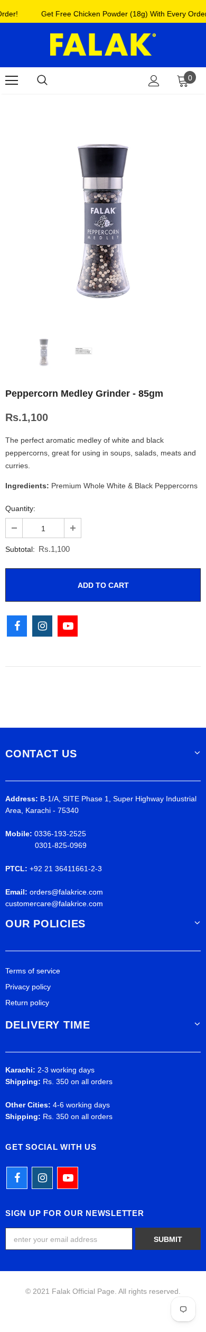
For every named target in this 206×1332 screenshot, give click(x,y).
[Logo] (103, 44)
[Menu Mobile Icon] (11, 80)
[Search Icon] (42, 80)
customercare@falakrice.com (54, 903)
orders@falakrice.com (66, 892)
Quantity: (20, 508)
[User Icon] (154, 80)
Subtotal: (20, 549)
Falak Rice (101, 80)
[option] (103, 214)
